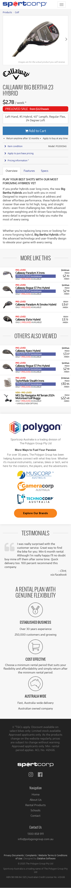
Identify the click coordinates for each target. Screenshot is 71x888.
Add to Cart (37, 131)
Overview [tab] (11, 170)
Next (66, 39)
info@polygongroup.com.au (35, 839)
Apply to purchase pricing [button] (20, 153)
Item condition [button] (15, 146)
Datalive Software (46, 858)
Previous (4, 39)
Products (7, 12)
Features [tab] (29, 170)
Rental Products (35, 805)
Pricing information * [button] (18, 160)
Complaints (31, 855)
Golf (17, 12)
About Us (36, 799)
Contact (35, 815)
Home (36, 794)
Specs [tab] (44, 170)
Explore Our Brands (35, 513)
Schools (35, 810)
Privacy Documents (14, 855)
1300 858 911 (35, 834)
